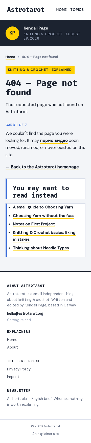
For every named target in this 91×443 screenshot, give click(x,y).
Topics (77, 10)
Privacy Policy (19, 369)
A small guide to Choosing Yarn (43, 207)
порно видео (54, 140)
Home (61, 10)
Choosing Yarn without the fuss (43, 215)
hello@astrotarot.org (25, 313)
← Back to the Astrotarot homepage (42, 167)
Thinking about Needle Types (41, 247)
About (12, 347)
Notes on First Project (34, 224)
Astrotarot (25, 10)
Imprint (13, 376)
